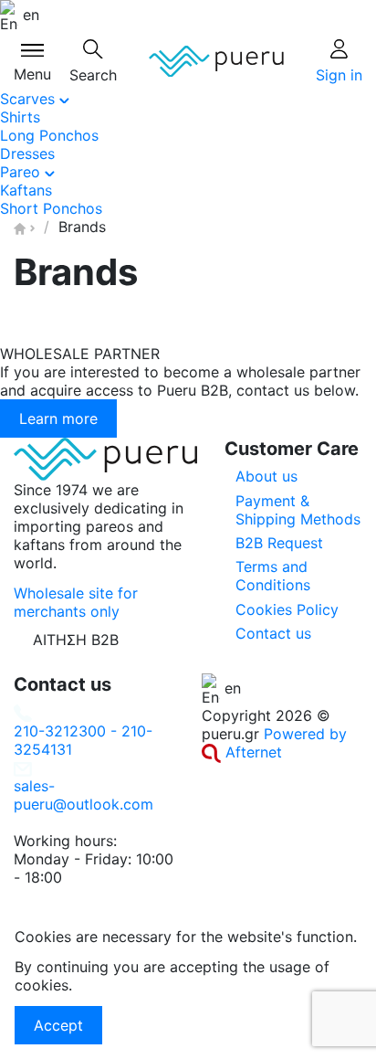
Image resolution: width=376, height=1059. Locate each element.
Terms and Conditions (272, 575)
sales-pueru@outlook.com (83, 795)
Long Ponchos (49, 135)
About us (266, 476)
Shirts (20, 117)
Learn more (58, 418)
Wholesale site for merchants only (76, 602)
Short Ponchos (51, 208)
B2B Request (279, 543)
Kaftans (26, 190)
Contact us (273, 633)
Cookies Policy (287, 609)
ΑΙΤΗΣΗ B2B (76, 639)
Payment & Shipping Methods (297, 510)
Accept (58, 1025)
